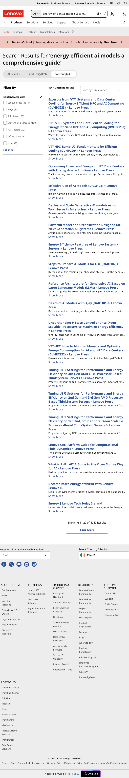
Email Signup (85, 617)
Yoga (4, 709)
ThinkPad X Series (10, 692)
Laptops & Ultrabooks (58, 595)
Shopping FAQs (112, 614)
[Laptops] (23, 32)
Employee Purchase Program (88, 664)
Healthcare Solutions (33, 601)
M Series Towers (10, 714)
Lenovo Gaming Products (61, 609)
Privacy (5, 763)
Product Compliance (85, 650)
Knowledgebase (87, 677)
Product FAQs (112, 609)
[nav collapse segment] (124, 22)
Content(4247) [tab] (63, 74)
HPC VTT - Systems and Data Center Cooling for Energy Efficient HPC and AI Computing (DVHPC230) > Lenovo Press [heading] (86, 127)
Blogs (82, 637)
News (4, 595)
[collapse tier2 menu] (73, 32)
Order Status (111, 604)
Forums (83, 631)
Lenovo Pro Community (85, 601)
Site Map (51, 763)
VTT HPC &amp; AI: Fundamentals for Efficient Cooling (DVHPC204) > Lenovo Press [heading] (82, 149)
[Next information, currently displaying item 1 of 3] (122, 42)
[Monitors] (70, 32)
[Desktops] (37, 32)
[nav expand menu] (5, 22)
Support (109, 598)
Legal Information (11, 619)
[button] (111, 3)
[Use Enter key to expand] (119, 13)
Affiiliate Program (88, 657)
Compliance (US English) (9, 612)
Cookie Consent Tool (20, 763)
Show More (55, 115)
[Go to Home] (13, 13)
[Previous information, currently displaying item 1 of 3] (7, 42)
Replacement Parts (62, 669)
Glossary (83, 671)
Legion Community (85, 610)
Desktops (58, 616)
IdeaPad (6, 703)
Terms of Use (38, 763)
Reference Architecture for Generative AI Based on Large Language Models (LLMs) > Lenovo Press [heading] (86, 285)
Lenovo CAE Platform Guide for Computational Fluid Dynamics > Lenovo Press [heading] (83, 447)
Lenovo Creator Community (87, 592)
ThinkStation (8, 739)
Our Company (9, 590)
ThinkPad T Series (10, 687)
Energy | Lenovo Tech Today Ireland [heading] (75, 503)
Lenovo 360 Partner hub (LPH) (37, 592)
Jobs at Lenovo (9, 624)
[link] (125, 4)
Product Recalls (61, 664)
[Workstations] (56, 32)
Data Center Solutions (59, 638)
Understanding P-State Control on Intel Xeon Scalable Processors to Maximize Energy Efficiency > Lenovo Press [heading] (85, 327)
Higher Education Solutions (36, 610)
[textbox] (104, 555)
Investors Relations (6, 602)
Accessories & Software (60, 647)
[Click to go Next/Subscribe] (45, 555)
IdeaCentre (7, 725)
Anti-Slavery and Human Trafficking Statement (105, 763)
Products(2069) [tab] (37, 74)
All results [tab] (13, 74)
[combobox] (36, 13)
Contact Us (110, 593)
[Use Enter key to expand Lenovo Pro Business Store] (70, 3)
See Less (8, 149)
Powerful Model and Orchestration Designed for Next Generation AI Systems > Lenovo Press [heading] (84, 227)
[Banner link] (64, 42)
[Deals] (10, 32)
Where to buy (86, 642)
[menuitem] (23, 97)
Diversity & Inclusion (7, 631)
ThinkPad (6, 698)
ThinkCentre (8, 719)
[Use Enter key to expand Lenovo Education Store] (105, 3)
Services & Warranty (58, 657)
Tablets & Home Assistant (61, 624)
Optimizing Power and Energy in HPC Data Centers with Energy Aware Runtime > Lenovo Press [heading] (86, 168)
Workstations (60, 631)
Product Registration (85, 624)
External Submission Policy (69, 763)
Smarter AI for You (62, 602)
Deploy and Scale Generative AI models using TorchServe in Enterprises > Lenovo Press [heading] (82, 207)
